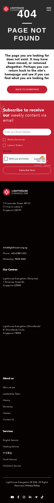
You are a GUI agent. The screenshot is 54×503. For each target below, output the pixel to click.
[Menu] (49, 9)
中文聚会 (7, 453)
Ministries (8, 406)
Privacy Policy (32, 485)
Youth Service (10, 459)
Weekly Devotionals (16, 139)
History (6, 400)
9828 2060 (20, 259)
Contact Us (8, 419)
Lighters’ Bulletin (15, 145)
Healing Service (11, 446)
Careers (7, 413)
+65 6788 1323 (18, 253)
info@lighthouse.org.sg (15, 247)
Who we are (9, 387)
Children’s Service (12, 465)
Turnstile (7, 151)
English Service (10, 440)
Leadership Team (11, 393)
